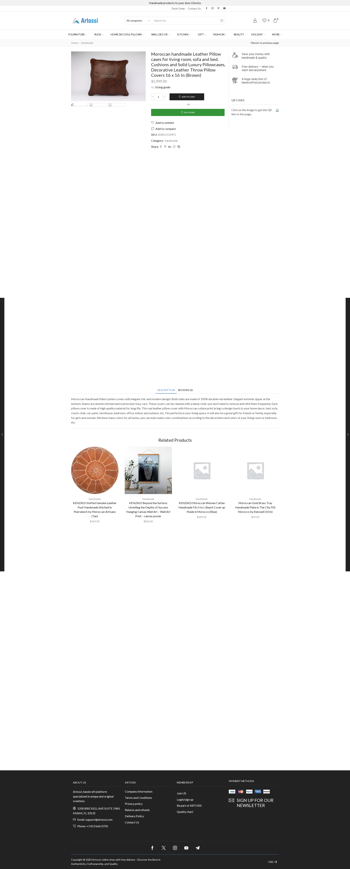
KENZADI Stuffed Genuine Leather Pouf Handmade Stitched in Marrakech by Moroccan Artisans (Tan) (94, 509)
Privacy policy (134, 803)
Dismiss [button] (196, 3)
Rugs (97, 34)
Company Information (138, 791)
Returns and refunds (137, 810)
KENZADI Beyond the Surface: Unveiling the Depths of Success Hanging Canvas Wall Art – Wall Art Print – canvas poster (148, 509)
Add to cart (188, 96)
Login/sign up (185, 799)
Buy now (189, 112)
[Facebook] (206, 8)
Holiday (257, 34)
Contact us (194, 8)
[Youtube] (224, 8)
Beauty (239, 34)
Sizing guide (162, 87)
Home (74, 42)
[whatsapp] (174, 146)
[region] (47, 843)
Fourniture (76, 34)
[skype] (178, 146)
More (276, 34)
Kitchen (182, 34)
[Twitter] (164, 848)
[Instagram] (212, 8)
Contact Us (132, 822)
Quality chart (185, 811)
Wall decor (159, 34)
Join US (181, 793)
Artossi (96, 859)
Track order (178, 8)
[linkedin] (169, 146)
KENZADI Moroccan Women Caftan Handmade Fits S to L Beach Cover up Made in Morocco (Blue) (201, 507)
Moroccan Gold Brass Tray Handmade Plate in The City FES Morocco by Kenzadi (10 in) (255, 507)
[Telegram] (198, 848)
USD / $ (272, 862)
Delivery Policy (134, 816)
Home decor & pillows (126, 34)
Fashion (218, 34)
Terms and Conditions (138, 797)
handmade (87, 42)
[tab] (166, 390)
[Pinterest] (218, 8)
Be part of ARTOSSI (189, 805)
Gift (201, 34)
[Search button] (221, 20)
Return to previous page (265, 42)
